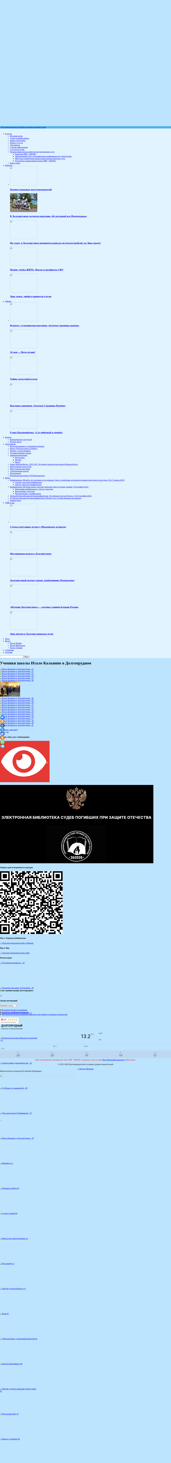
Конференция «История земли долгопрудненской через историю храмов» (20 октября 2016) (49, 487)
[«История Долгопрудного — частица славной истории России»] (23, 602)
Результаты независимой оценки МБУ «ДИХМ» (35, 161)
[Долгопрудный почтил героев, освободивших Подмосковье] (23, 575)
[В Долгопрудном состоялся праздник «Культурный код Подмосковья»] (23, 211)
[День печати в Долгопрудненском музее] (23, 629)
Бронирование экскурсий (21, 439)
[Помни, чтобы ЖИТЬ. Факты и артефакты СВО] (23, 265)
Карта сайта (15, 163)
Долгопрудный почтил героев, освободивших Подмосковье (42, 580)
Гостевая (8, 652)
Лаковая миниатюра (18, 455)
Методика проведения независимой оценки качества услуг (40, 159)
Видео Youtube (16, 648)
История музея (16, 136)
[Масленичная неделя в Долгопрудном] (23, 549)
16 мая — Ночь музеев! (22, 352)
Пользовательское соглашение (14, 1010)
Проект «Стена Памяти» (20, 451)
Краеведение (15, 500)
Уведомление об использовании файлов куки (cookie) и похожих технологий (34, 1014)
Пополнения (15, 473)
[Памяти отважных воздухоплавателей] (23, 185)
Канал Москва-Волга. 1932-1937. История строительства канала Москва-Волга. (44, 464)
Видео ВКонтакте (17, 645)
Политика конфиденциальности (15, 1012)
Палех (17, 462)
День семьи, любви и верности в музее (30, 296)
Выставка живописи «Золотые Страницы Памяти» (38, 405)
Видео (7, 641)
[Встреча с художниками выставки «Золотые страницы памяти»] (23, 321)
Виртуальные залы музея (20, 467)
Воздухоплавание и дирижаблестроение (27, 446)
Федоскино (20, 458)
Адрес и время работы (19, 138)
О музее (8, 134)
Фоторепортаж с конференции (28, 494)
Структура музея (17, 149)
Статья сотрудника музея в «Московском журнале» (38, 527)
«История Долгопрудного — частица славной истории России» (44, 607)
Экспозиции (10, 444)
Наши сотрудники (18, 140)
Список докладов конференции (28, 482)
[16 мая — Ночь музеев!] (23, 347)
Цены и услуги (16, 143)
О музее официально (19, 147)
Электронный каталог (19, 471)
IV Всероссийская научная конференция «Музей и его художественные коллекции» (46, 498)
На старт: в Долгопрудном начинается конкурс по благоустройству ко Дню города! (55, 243)
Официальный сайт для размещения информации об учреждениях (43, 156)
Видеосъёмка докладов (25, 491)
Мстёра (18, 460)
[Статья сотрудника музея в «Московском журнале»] (23, 522)
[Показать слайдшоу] (9, 730)
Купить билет (16, 442)
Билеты (8, 437)
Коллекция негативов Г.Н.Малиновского (27, 476)
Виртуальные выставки (20, 469)
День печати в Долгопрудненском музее (31, 634)
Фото (7, 639)
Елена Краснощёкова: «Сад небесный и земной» (36, 432)
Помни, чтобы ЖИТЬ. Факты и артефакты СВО (36, 269)
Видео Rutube (16, 643)
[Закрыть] (1, 1120)
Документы (15, 145)
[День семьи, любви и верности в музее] (23, 292)
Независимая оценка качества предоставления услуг (32, 152)
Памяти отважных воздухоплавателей (31, 189)
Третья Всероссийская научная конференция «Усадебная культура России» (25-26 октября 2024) (51, 496)
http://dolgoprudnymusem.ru (113, 1060)
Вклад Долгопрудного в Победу (23, 448)
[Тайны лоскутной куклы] (23, 374)
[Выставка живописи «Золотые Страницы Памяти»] (23, 401)
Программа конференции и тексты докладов (34, 489)
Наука (7, 478)
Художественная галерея (20, 453)
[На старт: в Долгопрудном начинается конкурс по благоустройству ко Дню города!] (23, 238)
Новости (8, 165)
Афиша (8, 301)
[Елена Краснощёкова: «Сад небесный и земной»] (23, 428)
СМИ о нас (10, 503)
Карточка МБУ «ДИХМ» (25, 154)
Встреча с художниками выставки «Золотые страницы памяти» (44, 325)
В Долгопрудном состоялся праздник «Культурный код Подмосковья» (48, 216)
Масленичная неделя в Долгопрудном (30, 553)
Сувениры (9, 650)
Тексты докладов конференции (28, 485)
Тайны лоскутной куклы (23, 379)
